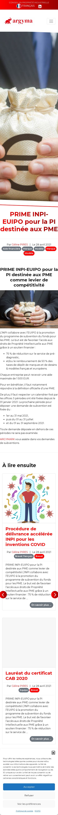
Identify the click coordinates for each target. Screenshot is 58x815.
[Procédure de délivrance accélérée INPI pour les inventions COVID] (29, 498)
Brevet (39, 556)
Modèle (39, 248)
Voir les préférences (29, 803)
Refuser (29, 795)
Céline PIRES (20, 244)
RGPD (38, 811)
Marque (27, 248)
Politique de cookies (24, 811)
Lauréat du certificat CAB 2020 (29, 675)
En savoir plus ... (41, 604)
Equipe (24, 690)
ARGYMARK (7, 439)
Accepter (29, 786)
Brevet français (23, 556)
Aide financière (11, 248)
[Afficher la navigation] (51, 21)
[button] (53, 752)
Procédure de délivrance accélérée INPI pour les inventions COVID (29, 536)
